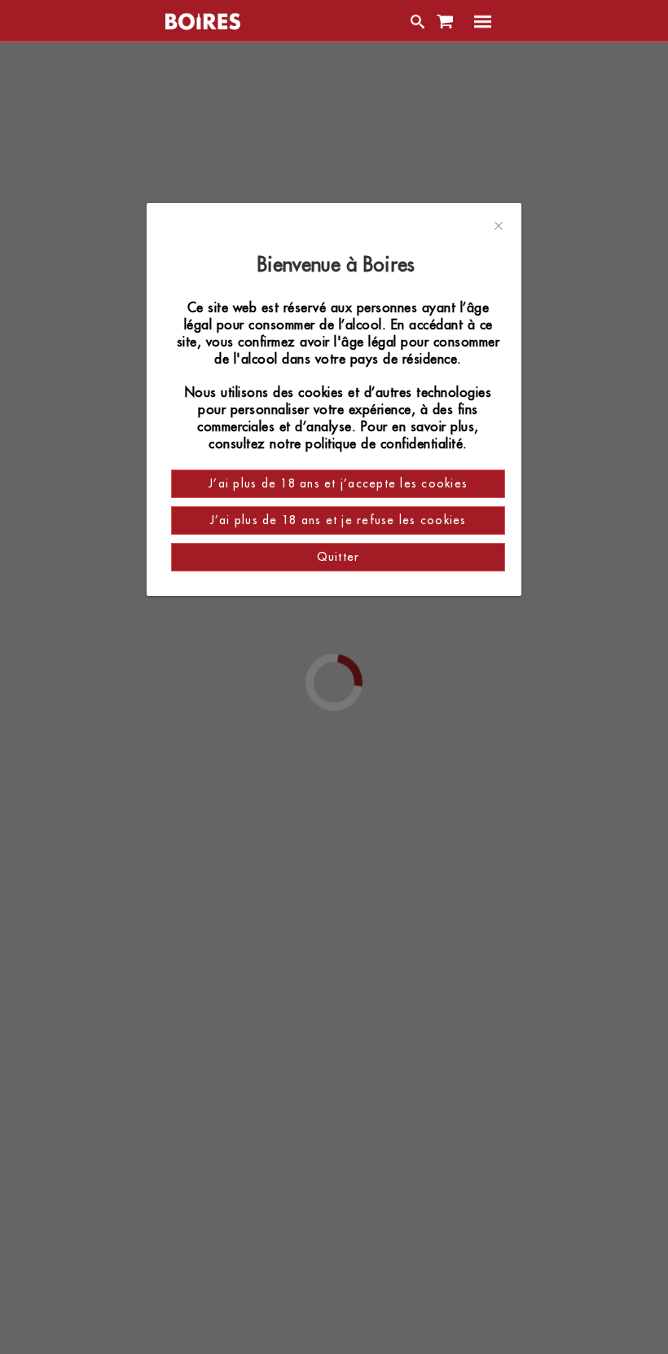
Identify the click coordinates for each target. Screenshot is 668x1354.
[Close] (498, 226)
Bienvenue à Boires (338, 265)
